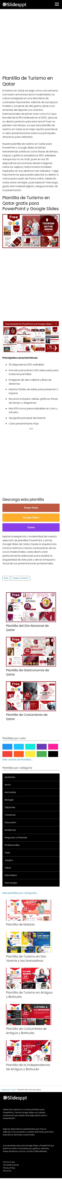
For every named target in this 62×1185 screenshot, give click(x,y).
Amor (8, 784)
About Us (7, 1170)
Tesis (7, 852)
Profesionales (12, 845)
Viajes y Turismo (20, 578)
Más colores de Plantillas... (17, 759)
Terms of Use (9, 1162)
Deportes (10, 807)
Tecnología (11, 882)
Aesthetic (10, 777)
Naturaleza (11, 875)
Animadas (10, 792)
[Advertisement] (31, 42)
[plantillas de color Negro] (55, 754)
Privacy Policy (9, 1168)
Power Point (31, 507)
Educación (10, 822)
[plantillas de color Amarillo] (33, 754)
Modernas (10, 829)
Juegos (9, 860)
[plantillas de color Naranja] (21, 754)
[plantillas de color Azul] (10, 747)
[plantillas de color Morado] (44, 747)
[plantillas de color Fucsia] (55, 747)
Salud (8, 867)
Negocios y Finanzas (16, 837)
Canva (31, 527)
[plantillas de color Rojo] (10, 754)
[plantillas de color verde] (44, 754)
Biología (9, 799)
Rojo (6, 578)
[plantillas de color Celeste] (21, 747)
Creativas (10, 814)
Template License (11, 1165)
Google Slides (31, 517)
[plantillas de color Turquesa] (33, 747)
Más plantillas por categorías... (20, 893)
